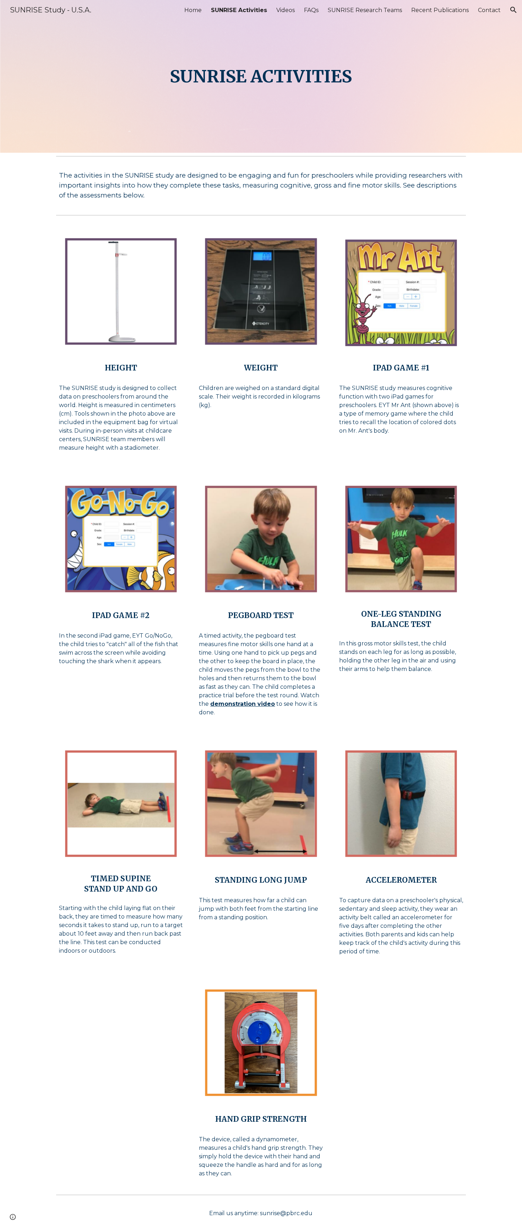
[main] (261, 76)
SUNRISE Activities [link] (239, 10)
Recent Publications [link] (440, 10)
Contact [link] (489, 10)
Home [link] (193, 10)
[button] (513, 9)
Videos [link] (285, 10)
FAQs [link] (311, 10)
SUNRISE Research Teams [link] (365, 10)
